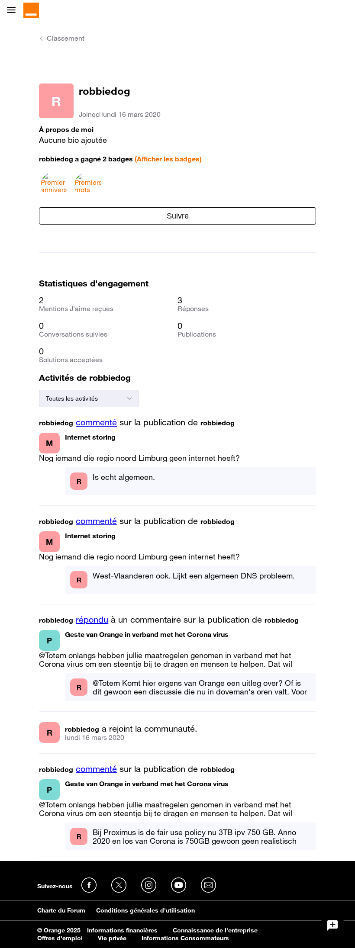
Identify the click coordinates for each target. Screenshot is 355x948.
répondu (92, 619)
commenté (96, 422)
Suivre (178, 216)
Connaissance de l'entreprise (215, 930)
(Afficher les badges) (168, 158)
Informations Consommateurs (185, 938)
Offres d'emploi (60, 938)
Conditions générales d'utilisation (145, 910)
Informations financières (122, 930)
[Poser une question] (332, 925)
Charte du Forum (61, 910)
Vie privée (112, 938)
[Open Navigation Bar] (14, 11)
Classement (65, 38)
